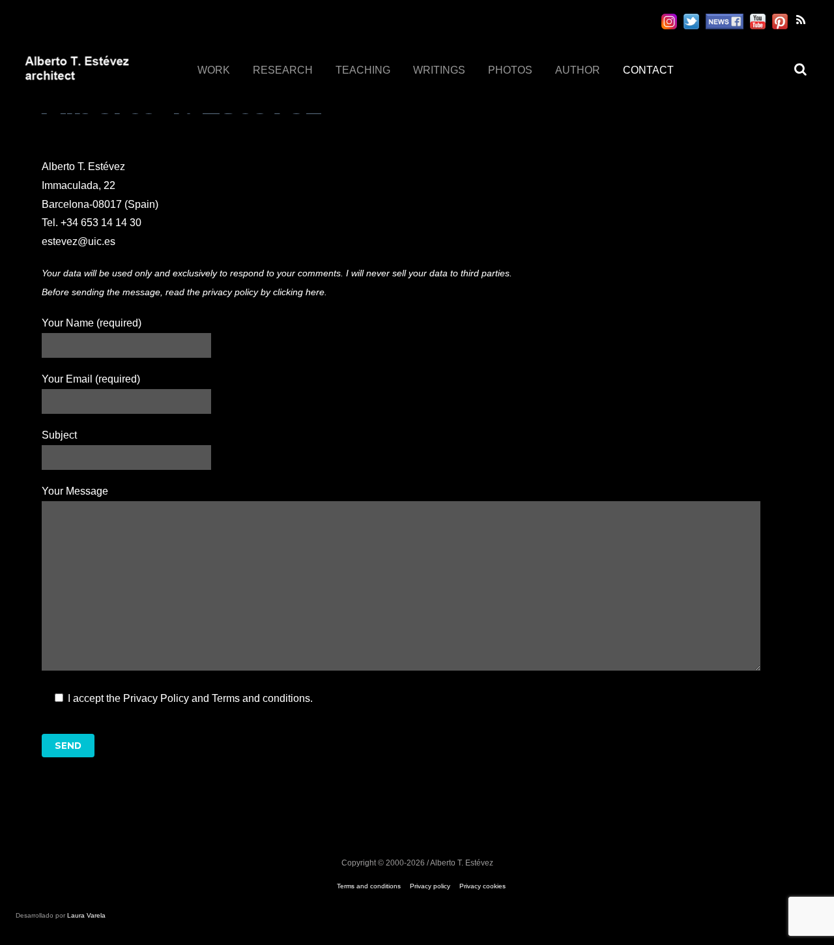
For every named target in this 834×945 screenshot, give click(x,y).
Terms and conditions (261, 698)
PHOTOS (510, 70)
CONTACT (648, 70)
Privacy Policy (156, 698)
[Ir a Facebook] (724, 21)
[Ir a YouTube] (758, 21)
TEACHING (363, 70)
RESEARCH (283, 70)
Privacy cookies (482, 886)
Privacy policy (430, 886)
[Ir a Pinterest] (780, 21)
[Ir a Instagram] (669, 21)
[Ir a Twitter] (691, 21)
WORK (213, 70)
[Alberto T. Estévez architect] (77, 79)
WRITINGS (439, 70)
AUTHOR (577, 70)
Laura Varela (86, 915)
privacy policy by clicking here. (265, 292)
